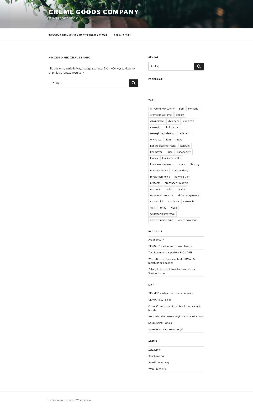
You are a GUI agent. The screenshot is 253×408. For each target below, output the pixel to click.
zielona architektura (161, 220)
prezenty (155, 182)
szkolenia (173, 201)
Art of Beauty (156, 239)
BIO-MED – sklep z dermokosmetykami (170, 293)
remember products (161, 195)
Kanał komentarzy (158, 362)
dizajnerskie (157, 120)
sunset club (157, 201)
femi (168, 139)
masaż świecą (180, 170)
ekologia (155, 127)
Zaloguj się (154, 349)
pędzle (169, 189)
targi (153, 207)
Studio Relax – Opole (160, 322)
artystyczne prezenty (162, 108)
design (180, 114)
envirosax (156, 139)
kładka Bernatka (171, 158)
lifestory (194, 164)
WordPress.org (157, 368)
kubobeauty (184, 151)
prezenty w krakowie (176, 182)
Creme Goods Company (94, 12)
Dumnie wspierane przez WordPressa (69, 400)
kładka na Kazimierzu (162, 164)
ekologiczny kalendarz (163, 133)
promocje (155, 189)
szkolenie (188, 201)
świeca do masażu (187, 220)
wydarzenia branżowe (162, 213)
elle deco (185, 133)
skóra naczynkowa (188, 195)
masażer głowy (159, 170)
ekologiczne (172, 127)
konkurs (185, 145)
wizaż (174, 207)
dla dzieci (173, 120)
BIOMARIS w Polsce (159, 299)
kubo (170, 151)
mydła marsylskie (160, 176)
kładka (154, 158)
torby (163, 207)
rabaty (181, 189)
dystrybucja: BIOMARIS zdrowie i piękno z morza (77, 34)
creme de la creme (161, 114)
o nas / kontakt (122, 34)
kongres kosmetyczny (163, 145)
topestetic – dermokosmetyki (165, 329)
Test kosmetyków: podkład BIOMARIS (170, 252)
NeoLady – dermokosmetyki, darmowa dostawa (175, 316)
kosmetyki (156, 151)
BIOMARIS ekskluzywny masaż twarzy (170, 246)
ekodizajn (188, 120)
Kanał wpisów (156, 356)
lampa (182, 164)
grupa (179, 139)
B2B (181, 108)
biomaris (193, 108)
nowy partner (182, 176)
